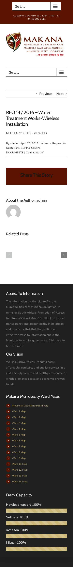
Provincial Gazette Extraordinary (30, 405)
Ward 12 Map (19, 469)
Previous (46, 94)
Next (60, 94)
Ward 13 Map (19, 475)
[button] (9, 255)
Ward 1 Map (19, 411)
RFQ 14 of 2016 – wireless (26, 133)
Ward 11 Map (19, 464)
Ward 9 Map (19, 458)
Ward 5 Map (19, 434)
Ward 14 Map (19, 481)
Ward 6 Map (19, 440)
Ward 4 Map (19, 429)
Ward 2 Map (19, 417)
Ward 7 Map (19, 446)
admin (14, 143)
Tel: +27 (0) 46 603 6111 (43, 17)
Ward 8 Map (19, 452)
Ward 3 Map (19, 423)
